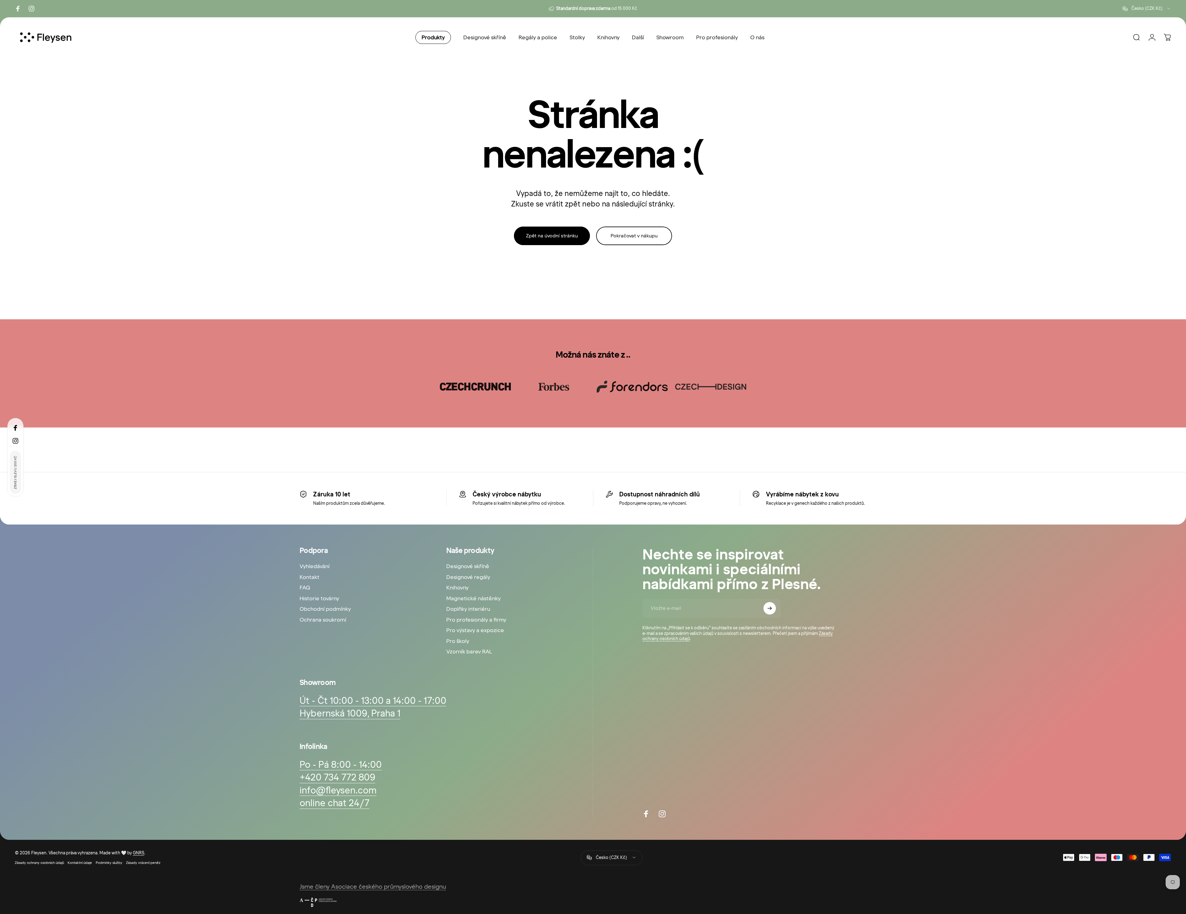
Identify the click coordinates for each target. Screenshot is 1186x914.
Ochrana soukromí (323, 619)
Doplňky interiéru (468, 609)
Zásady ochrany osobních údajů (39, 863)
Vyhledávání (315, 566)
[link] (337, 777)
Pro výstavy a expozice (475, 630)
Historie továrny (319, 598)
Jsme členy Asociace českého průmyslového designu (373, 886)
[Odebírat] (769, 608)
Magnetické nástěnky (473, 598)
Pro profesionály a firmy (476, 619)
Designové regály (468, 577)
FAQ (305, 587)
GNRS (138, 853)
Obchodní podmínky (325, 609)
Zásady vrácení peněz (143, 863)
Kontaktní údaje (80, 863)
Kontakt (309, 577)
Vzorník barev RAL (469, 651)
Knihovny (457, 587)
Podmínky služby (109, 863)
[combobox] (1147, 8)
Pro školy (457, 641)
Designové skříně (467, 566)
